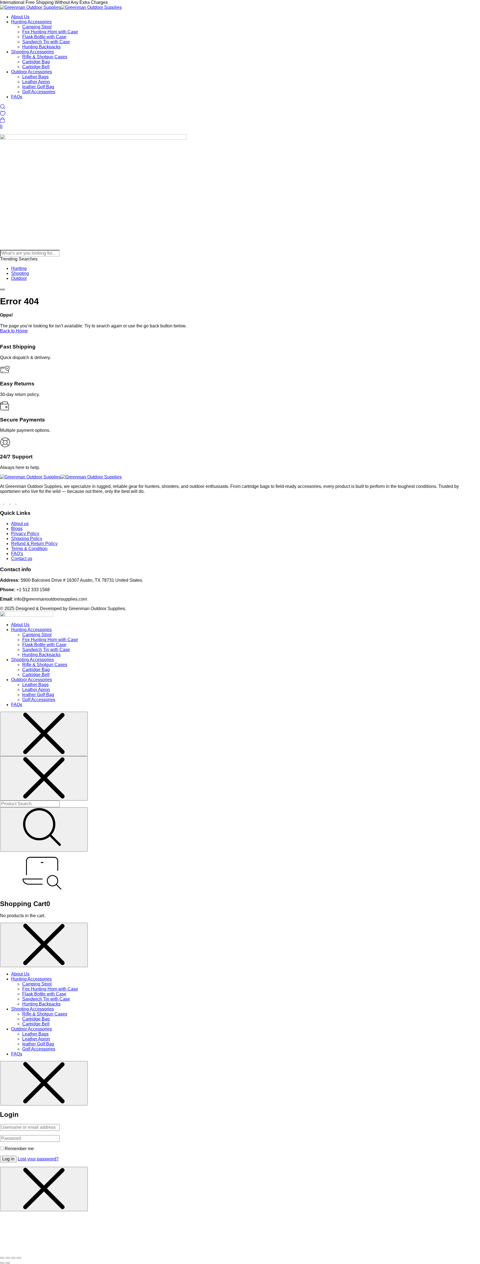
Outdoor (19, 278)
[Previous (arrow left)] (2, 1263)
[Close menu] (44, 734)
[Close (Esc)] (19, 1258)
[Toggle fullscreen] (8, 1258)
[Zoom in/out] (2, 1258)
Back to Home (14, 330)
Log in (8, 1159)
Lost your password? (38, 1159)
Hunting (19, 268)
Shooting (20, 273)
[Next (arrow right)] (8, 1263)
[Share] (13, 1258)
